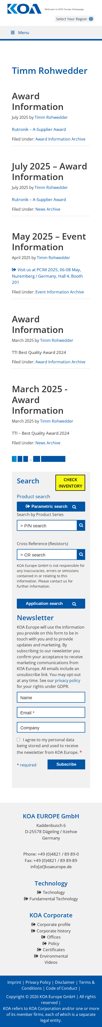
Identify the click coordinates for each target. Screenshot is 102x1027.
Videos (51, 962)
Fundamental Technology (53, 899)
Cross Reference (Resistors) (42, 543)
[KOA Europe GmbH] (51, 12)
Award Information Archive (60, 139)
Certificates (54, 949)
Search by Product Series (40, 514)
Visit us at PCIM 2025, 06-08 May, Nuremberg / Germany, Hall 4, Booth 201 (47, 276)
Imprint (14, 982)
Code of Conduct (61, 988)
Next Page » (52, 459)
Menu (23, 32)
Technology (54, 892)
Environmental (54, 956)
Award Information (38, 101)
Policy (53, 943)
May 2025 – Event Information (49, 241)
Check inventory (70, 483)
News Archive (47, 209)
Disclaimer (65, 982)
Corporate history (54, 931)
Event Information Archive (59, 292)
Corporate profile (54, 924)
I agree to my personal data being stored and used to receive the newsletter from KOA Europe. (49, 746)
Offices (54, 937)
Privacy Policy (38, 982)
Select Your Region (71, 19)
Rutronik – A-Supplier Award (39, 129)
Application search (44, 603)
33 (36, 459)
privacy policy (67, 680)
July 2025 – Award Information (49, 171)
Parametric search (49, 506)
